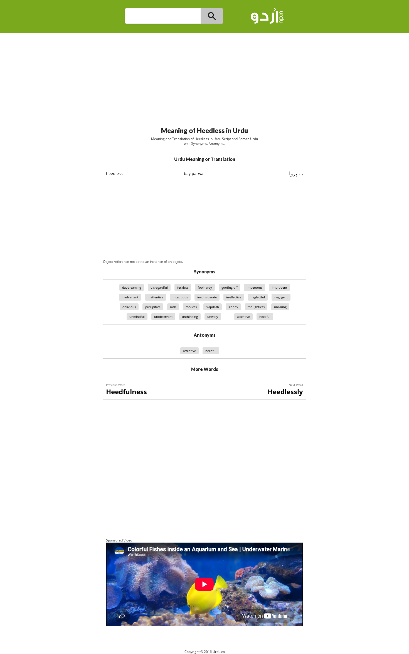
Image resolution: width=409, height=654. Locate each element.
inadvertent (130, 297)
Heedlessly (285, 391)
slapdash (212, 307)
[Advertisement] (204, 77)
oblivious (129, 307)
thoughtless (256, 307)
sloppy (233, 307)
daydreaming (131, 287)
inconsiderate (207, 297)
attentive (243, 316)
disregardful (159, 287)
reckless (191, 307)
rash (173, 307)
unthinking (190, 316)
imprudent (279, 287)
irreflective (233, 297)
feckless (182, 287)
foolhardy (205, 287)
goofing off (229, 287)
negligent (281, 297)
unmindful (137, 316)
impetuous (254, 287)
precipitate (153, 307)
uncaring (280, 307)
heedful (264, 316)
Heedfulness (126, 391)
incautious (180, 297)
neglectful (258, 297)
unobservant (163, 316)
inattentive (155, 297)
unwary (212, 316)
